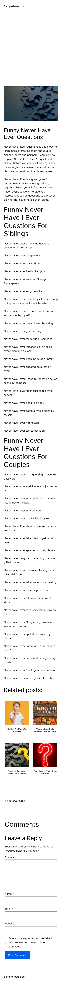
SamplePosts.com (14, 6)
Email (9, 908)
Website (9, 923)
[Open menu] (56, 6)
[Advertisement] (31, 55)
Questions (19, 800)
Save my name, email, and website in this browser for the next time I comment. (30, 942)
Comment (11, 857)
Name (9, 893)
